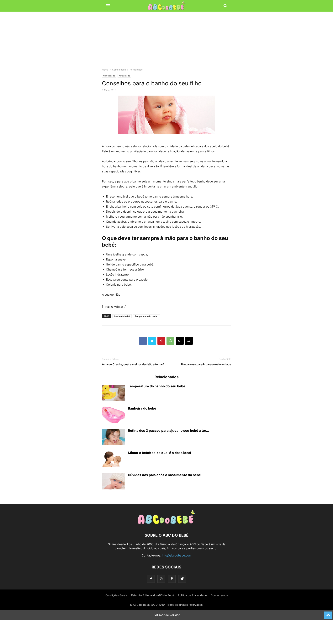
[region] (166, 41)
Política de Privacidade (192, 595)
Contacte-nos (219, 595)
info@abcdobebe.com (177, 555)
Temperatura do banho (146, 316)
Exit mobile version (167, 615)
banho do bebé (122, 316)
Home (105, 69)
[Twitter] (182, 579)
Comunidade (119, 69)
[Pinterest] (172, 579)
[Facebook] (151, 579)
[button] (108, 6)
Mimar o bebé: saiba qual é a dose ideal (159, 453)
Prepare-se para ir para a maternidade (206, 364)
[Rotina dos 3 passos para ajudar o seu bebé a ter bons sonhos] (113, 437)
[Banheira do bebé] (113, 415)
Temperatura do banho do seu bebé (156, 386)
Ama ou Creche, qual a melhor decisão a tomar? (133, 364)
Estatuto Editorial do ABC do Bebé (152, 595)
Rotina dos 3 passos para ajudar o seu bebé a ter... (168, 431)
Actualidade (136, 69)
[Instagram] (161, 579)
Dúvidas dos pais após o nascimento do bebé (164, 475)
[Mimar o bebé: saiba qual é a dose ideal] (113, 459)
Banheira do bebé (142, 408)
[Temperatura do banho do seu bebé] (113, 393)
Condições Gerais (116, 595)
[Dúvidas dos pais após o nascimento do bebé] (113, 481)
